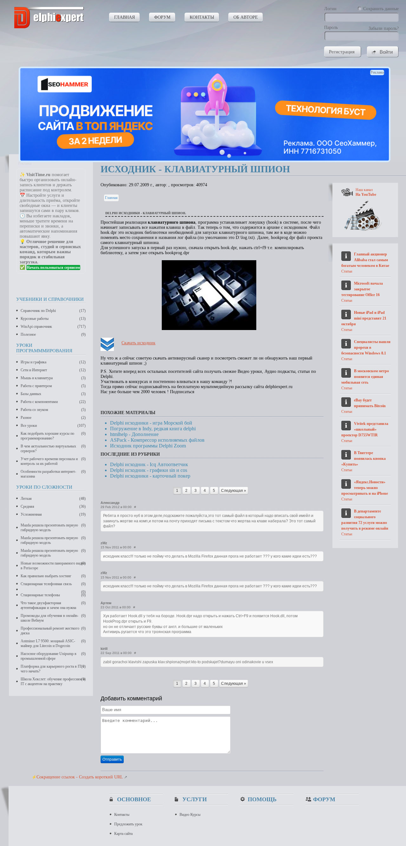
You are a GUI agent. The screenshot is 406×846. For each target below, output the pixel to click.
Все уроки (53, 425)
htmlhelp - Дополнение (134, 434)
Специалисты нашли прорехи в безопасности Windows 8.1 (365, 347)
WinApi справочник (53, 326)
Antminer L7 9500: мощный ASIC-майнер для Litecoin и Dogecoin (53, 643)
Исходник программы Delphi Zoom (148, 445)
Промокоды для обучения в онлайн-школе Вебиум (53, 618)
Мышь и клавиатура (53, 378)
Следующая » (233, 490)
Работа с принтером (53, 386)
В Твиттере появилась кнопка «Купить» (363, 458)
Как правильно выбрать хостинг (53, 576)
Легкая (53, 498)
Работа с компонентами (53, 402)
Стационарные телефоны (53, 595)
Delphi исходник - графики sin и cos (148, 470)
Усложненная (53, 514)
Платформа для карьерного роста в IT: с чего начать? (53, 668)
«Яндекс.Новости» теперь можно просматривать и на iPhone (364, 488)
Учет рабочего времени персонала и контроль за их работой (53, 461)
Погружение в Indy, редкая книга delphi (153, 428)
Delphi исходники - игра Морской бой (151, 423)
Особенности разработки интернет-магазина (53, 474)
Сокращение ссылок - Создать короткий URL (79, 777)
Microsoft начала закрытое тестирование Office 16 (362, 289)
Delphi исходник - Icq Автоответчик (149, 464)
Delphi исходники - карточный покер (150, 476)
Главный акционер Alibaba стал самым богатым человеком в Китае (365, 260)
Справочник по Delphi (53, 310)
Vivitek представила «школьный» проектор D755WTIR (364, 429)
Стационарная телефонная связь (53, 584)
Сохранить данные (381, 8)
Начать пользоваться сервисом (53, 267)
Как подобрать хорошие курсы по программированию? (53, 435)
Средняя (53, 506)
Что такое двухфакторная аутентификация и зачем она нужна (53, 605)
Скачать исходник (138, 342)
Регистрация (342, 51)
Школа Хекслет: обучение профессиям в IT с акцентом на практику (53, 681)
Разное (53, 417)
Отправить (112, 759)
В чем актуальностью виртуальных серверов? (53, 448)
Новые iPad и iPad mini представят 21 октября (363, 318)
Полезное (53, 334)
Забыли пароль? (384, 28)
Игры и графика (53, 362)
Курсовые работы (53, 318)
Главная (111, 197)
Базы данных (53, 394)
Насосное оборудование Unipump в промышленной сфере (53, 656)
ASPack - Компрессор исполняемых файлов (157, 440)
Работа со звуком (53, 409)
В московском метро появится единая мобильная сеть (365, 377)
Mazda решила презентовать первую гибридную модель (53, 527)
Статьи (346, 271)
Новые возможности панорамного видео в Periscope (53, 565)
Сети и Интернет (53, 370)
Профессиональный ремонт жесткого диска (53, 630)
